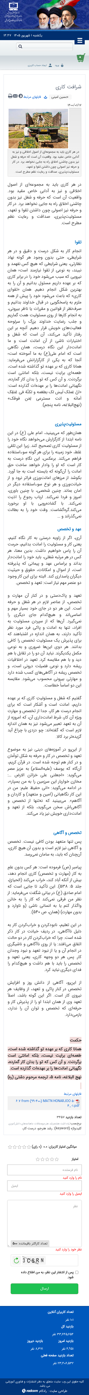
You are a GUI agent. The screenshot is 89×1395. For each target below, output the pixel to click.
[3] (47, 1159)
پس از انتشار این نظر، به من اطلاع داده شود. (47, 1275)
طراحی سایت (58, 1391)
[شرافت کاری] (38, 128)
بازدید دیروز (35, 1340)
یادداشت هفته (62, 1124)
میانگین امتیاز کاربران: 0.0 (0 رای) (54, 1146)
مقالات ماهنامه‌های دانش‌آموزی (25, 1124)
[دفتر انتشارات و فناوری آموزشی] (13, 12)
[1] (38, 1159)
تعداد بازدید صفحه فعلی (57, 1355)
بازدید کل (67, 1326)
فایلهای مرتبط (33, 96)
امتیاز (75, 1159)
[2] (42, 1159)
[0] (10, 1147)
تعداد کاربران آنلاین (61, 1312)
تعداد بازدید (73, 1117)
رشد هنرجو (48, 1124)
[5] (57, 1159)
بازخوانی (16, 1259)
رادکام (43, 1391)
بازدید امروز (66, 1340)
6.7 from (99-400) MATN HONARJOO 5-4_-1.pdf (48, 1103)
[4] (52, 1159)
